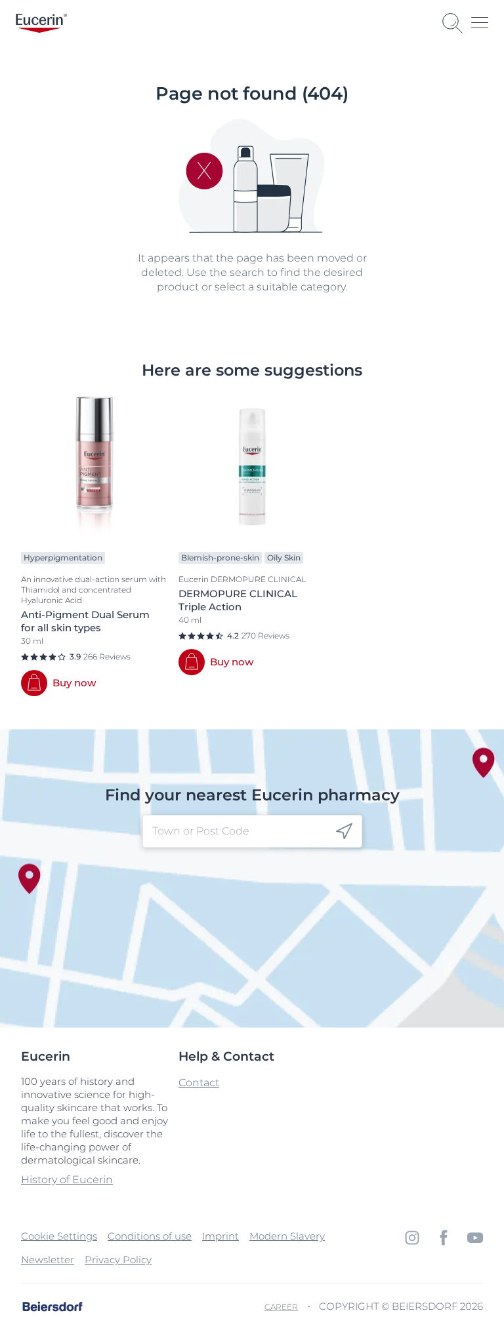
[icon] (344, 831)
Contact (198, 1082)
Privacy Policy (118, 1259)
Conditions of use (150, 1236)
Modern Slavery (287, 1236)
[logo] (41, 23)
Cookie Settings (59, 1236)
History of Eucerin (67, 1179)
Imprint (220, 1236)
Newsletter (47, 1259)
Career (281, 1307)
